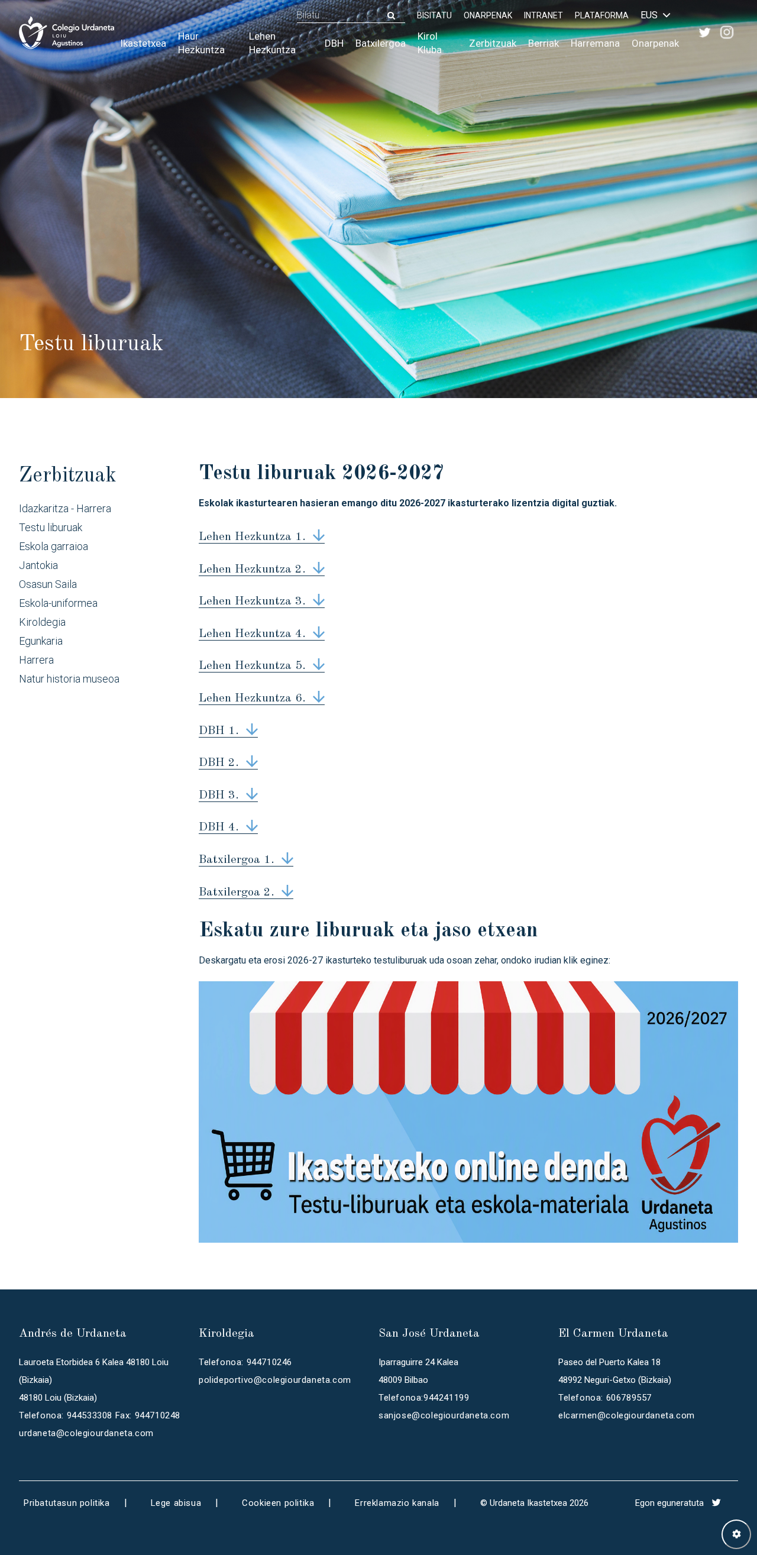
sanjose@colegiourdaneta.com (443, 1415)
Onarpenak (488, 15)
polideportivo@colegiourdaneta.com (275, 1380)
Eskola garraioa (53, 546)
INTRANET (543, 15)
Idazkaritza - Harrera (65, 508)
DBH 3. (219, 795)
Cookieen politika (278, 1503)
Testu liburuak (50, 527)
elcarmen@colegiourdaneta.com (626, 1415)
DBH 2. (219, 763)
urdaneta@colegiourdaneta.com (86, 1433)
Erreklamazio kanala (397, 1503)
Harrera (36, 660)
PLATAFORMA (602, 15)
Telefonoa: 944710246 (245, 1362)
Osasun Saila (48, 584)
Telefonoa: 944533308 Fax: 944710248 (99, 1415)
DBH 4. (219, 827)
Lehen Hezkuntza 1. (252, 537)
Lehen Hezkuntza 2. (252, 570)
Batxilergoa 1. (236, 860)
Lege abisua (176, 1503)
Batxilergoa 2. (236, 892)
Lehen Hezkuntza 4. (252, 634)
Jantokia (38, 565)
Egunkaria (41, 641)
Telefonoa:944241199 (423, 1397)
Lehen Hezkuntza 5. (252, 666)
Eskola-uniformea (58, 603)
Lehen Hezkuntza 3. (252, 601)
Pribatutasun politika (67, 1503)
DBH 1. (219, 731)
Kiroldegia (42, 622)
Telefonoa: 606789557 (605, 1397)
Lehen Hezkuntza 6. (252, 698)
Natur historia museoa (69, 679)
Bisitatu (434, 15)
